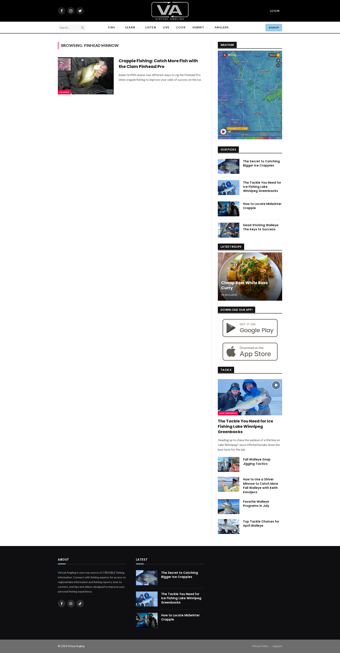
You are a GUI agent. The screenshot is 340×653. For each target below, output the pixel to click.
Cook (181, 27)
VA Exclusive (229, 295)
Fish (111, 27)
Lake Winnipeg (228, 413)
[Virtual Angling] (170, 11)
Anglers (222, 27)
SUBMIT (198, 27)
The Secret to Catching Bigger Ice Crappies (261, 163)
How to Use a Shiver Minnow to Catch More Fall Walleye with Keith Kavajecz (260, 485)
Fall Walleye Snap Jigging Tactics (257, 461)
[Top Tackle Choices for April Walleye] (228, 526)
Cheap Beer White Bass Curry (244, 285)
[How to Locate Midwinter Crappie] (228, 208)
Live (166, 27)
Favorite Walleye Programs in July (256, 504)
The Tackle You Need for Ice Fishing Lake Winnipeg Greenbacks (262, 186)
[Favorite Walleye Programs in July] (228, 506)
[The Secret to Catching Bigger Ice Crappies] (228, 166)
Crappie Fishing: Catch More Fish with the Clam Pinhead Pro (158, 63)
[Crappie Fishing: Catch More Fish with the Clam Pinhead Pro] (86, 75)
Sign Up (274, 27)
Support (277, 646)
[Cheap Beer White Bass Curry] (250, 276)
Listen (150, 27)
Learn (130, 27)
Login (275, 10)
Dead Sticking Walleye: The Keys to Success (261, 227)
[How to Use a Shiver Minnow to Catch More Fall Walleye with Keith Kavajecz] (228, 484)
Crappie (64, 92)
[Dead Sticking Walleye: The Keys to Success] (228, 230)
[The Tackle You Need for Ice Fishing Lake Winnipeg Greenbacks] (228, 187)
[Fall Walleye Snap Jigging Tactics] (228, 464)
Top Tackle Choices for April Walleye (261, 523)
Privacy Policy (260, 646)
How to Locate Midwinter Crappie (262, 206)
